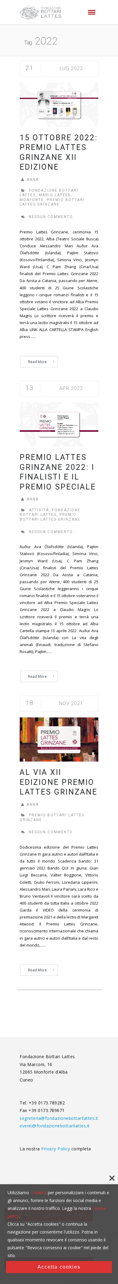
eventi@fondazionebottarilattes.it (55, 1126)
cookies (39, 1192)
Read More (37, 361)
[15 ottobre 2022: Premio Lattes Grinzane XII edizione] (59, 104)
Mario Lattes (55, 195)
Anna (33, 179)
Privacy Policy (56, 1149)
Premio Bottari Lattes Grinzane (52, 202)
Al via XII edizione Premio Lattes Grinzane (58, 782)
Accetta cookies (59, 1266)
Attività (39, 510)
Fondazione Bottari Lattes (50, 512)
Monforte (32, 200)
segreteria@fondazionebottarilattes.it (59, 1118)
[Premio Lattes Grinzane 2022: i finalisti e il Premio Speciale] (59, 424)
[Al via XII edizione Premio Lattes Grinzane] (59, 739)
